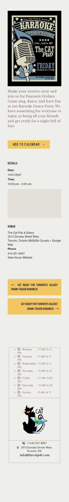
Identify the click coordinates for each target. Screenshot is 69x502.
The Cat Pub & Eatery (21, 232)
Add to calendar (26, 144)
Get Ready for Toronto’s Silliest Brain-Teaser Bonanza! (34, 287)
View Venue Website (20, 257)
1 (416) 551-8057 (37, 443)
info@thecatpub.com (34, 455)
